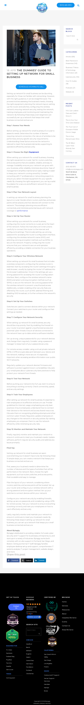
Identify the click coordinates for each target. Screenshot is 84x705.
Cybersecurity (71, 77)
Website (69, 92)
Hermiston (29, 664)
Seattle (8, 666)
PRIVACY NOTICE (45, 703)
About (64, 614)
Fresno (46, 667)
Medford (29, 644)
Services (65, 606)
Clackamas (29, 673)
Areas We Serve (67, 630)
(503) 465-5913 (66, 5)
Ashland (28, 650)
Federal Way (10, 656)
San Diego (47, 660)
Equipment (34, 152)
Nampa (46, 687)
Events (64, 622)
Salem (28, 657)
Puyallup (9, 660)
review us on (33, 617)
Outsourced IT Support (51, 675)
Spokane (9, 653)
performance (22, 211)
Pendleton (29, 667)
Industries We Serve (69, 618)
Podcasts (69, 88)
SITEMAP (36, 703)
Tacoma (9, 663)
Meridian (47, 684)
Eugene (28, 654)
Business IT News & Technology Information (72, 70)
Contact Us (16, 607)
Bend (28, 647)
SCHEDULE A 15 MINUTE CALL (31, 87)
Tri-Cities (9, 650)
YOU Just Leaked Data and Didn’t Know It (72, 113)
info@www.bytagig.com (74, 169)
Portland (29, 670)
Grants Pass (30, 660)
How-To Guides (71, 81)
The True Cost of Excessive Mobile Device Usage (72, 129)
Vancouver (9, 669)
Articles (68, 57)
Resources (66, 610)
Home (64, 602)
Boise (46, 691)
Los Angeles (48, 663)
